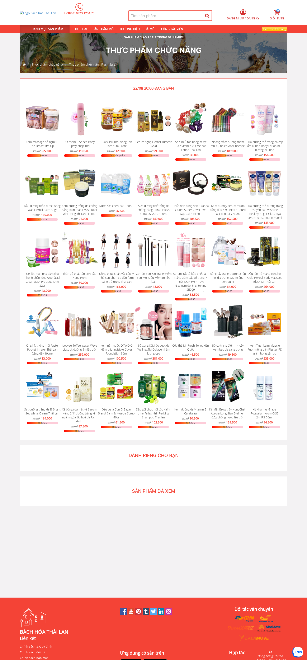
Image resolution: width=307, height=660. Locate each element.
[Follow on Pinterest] (139, 614)
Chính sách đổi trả (33, 652)
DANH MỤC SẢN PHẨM (47, 29)
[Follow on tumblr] (146, 614)
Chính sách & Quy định (36, 647)
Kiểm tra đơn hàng (274, 29)
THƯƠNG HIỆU (129, 29)
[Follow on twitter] (154, 614)
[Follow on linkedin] (161, 614)
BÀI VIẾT (150, 29)
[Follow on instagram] (168, 614)
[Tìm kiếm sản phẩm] (207, 15)
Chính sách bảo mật (34, 658)
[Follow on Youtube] (131, 614)
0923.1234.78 (85, 13)
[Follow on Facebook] (124, 614)
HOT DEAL (81, 29)
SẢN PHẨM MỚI (103, 29)
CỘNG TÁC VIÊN (172, 29)
